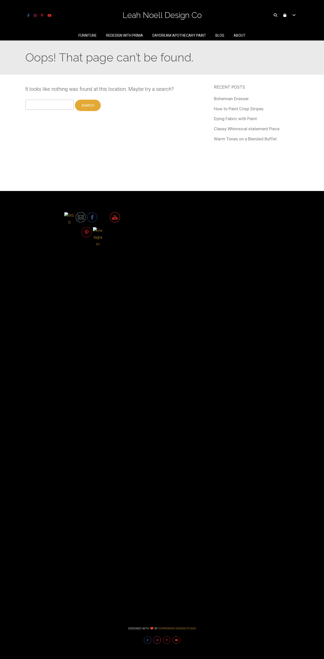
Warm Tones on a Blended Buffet (245, 138)
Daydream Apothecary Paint (179, 35)
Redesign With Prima (124, 35)
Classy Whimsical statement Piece (246, 128)
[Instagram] (35, 15)
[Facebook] (28, 15)
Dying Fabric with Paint (235, 118)
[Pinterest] (42, 15)
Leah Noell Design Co (162, 15)
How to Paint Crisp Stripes (239, 108)
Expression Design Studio (177, 628)
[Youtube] (50, 15)
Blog (219, 35)
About (240, 35)
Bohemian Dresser (231, 98)
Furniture (87, 35)
